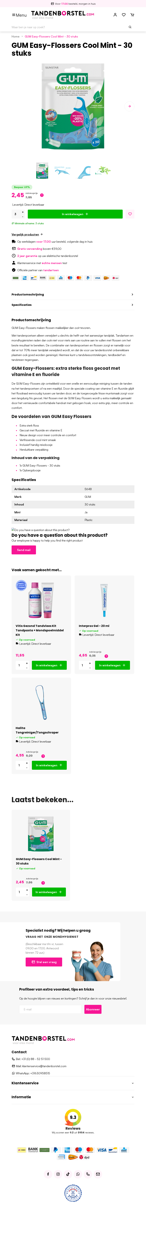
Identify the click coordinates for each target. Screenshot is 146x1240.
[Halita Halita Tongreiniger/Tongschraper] (41, 702)
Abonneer (93, 1009)
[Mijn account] (115, 15)
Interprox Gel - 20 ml (94, 626)
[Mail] (98, 1174)
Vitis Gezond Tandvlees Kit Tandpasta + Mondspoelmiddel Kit (40, 630)
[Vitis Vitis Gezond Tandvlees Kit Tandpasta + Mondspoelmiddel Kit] (41, 600)
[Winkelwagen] (132, 15)
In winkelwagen (72, 214)
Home (15, 36)
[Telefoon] (88, 1174)
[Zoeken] (130, 27)
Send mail (23, 550)
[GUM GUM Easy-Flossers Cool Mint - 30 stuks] (41, 834)
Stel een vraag (46, 962)
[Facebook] (48, 1174)
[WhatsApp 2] (78, 1174)
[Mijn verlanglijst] (124, 15)
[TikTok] (68, 1174)
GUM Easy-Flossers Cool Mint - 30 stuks (51, 36)
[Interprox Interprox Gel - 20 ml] (104, 600)
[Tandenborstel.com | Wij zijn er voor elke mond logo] (62, 14)
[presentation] (17, 106)
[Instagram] (58, 1174)
